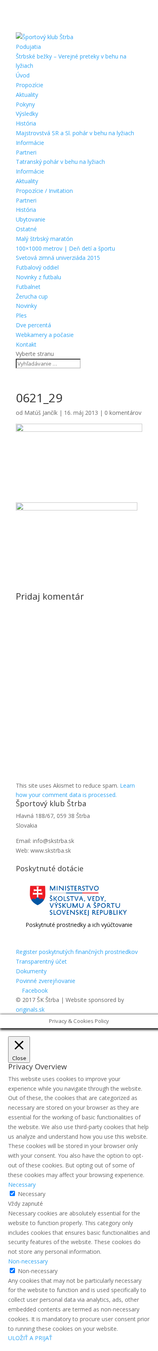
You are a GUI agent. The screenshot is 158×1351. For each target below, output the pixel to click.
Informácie (30, 142)
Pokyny (25, 104)
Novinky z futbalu (38, 277)
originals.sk (30, 1009)
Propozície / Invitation (44, 190)
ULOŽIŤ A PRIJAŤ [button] (30, 1338)
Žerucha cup (32, 296)
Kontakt (26, 344)
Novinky (26, 306)
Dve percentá (33, 325)
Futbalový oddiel (37, 267)
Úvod (23, 75)
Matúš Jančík (41, 412)
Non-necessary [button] (28, 1261)
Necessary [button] (22, 1184)
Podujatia (28, 46)
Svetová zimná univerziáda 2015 (58, 257)
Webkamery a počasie (45, 335)
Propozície (29, 85)
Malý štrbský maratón (44, 239)
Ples (21, 315)
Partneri (26, 152)
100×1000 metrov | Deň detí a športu (65, 248)
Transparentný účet (41, 961)
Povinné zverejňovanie (45, 981)
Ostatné (26, 229)
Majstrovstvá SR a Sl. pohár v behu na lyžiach (75, 133)
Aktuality (27, 94)
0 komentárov (123, 412)
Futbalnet (28, 287)
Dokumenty (31, 971)
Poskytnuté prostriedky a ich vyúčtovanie (79, 925)
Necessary (31, 1194)
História (26, 123)
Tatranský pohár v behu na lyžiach (60, 161)
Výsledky (27, 113)
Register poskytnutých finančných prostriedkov (77, 952)
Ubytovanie (30, 219)
